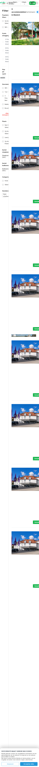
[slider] (3, 76)
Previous (15, 33)
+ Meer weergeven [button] (5, 114)
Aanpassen (10, 764)
